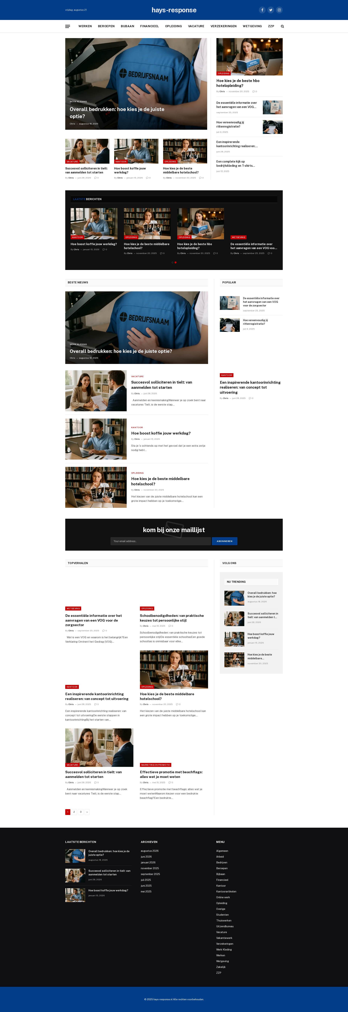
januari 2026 (148, 862)
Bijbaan (127, 26)
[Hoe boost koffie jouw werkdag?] (136, 151)
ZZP (271, 26)
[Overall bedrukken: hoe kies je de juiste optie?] (136, 84)
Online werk (223, 897)
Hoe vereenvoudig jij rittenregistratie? (230, 124)
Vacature (196, 26)
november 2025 (150, 868)
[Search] (282, 26)
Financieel (149, 26)
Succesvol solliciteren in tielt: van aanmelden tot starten (86, 170)
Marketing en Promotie (155, 765)
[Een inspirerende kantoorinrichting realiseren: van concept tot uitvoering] (273, 146)
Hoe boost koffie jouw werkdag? (130, 170)
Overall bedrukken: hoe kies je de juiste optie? (117, 112)
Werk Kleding (78, 101)
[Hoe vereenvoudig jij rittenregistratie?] (273, 127)
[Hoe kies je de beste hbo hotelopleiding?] (249, 56)
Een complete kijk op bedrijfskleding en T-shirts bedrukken (234, 164)
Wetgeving (252, 26)
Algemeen (222, 850)
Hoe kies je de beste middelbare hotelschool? (181, 170)
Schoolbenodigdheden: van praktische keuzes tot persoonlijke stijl (172, 618)
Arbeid (220, 856)
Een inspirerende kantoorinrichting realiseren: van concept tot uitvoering (235, 144)
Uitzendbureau (225, 926)
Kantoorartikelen (226, 891)
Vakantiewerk (224, 938)
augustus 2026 (150, 850)
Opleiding (173, 26)
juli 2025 (146, 879)
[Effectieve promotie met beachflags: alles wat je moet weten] (174, 747)
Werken (85, 26)
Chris (72, 123)
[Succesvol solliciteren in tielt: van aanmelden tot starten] (87, 151)
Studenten (222, 914)
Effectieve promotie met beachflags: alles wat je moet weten (171, 774)
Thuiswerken (223, 920)
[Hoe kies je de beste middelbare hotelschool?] (185, 151)
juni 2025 (146, 885)
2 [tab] (175, 262)
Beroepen (106, 26)
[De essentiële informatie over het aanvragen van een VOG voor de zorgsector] (273, 107)
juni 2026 (146, 856)
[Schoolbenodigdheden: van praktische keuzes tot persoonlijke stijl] (174, 591)
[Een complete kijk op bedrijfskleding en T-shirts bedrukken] (273, 166)
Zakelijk (221, 967)
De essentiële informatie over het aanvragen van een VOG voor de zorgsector (236, 105)
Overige (220, 908)
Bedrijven (221, 862)
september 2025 (150, 874)
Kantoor (121, 162)
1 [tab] (172, 262)
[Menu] (67, 26)
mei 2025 (146, 891)
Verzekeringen (224, 26)
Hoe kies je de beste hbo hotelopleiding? (238, 83)
